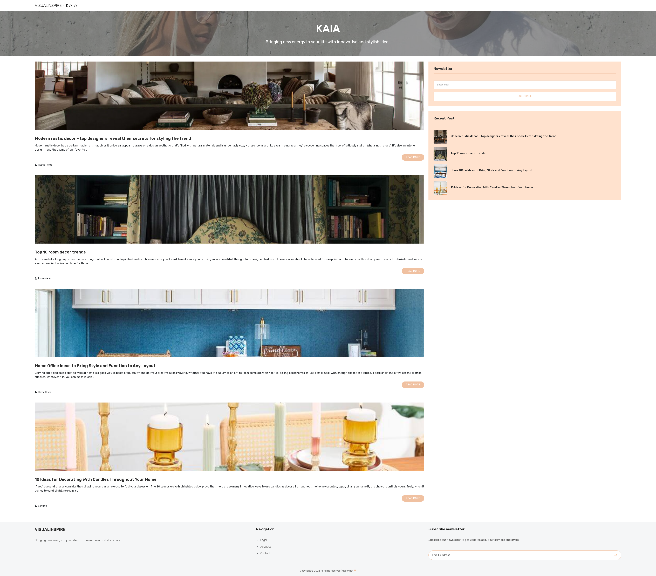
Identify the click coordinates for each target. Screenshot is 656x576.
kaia (71, 5)
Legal (263, 540)
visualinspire (48, 5)
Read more (413, 157)
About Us (265, 546)
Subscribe (525, 96)
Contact (265, 553)
